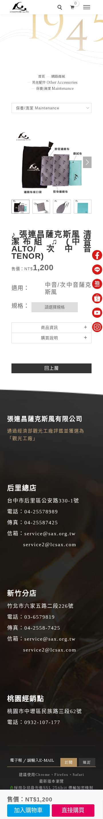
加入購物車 (28, 810)
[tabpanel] (51, 41)
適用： (20, 288)
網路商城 (58, 76)
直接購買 (73, 810)
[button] (87, 162)
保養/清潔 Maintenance (55, 88)
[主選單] (86, 7)
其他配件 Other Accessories (54, 82)
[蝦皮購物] (97, 298)
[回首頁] (19, 7)
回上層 (51, 368)
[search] (60, 8)
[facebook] (97, 255)
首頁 (41, 76)
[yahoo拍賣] (97, 284)
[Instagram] (97, 327)
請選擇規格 (55, 307)
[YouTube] (97, 313)
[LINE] (97, 269)
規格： (20, 306)
